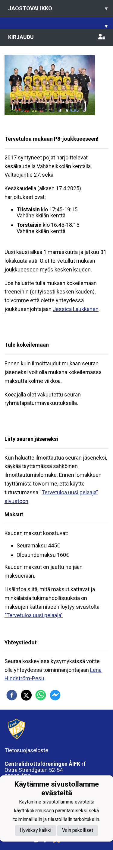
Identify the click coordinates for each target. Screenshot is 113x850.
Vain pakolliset (77, 830)
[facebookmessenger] (55, 695)
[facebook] (11, 695)
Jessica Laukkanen (76, 309)
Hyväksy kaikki (35, 830)
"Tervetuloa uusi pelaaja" (34, 615)
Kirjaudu (21, 37)
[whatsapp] (40, 695)
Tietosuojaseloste (26, 750)
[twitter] (26, 695)
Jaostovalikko (58, 8)
